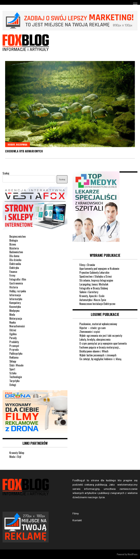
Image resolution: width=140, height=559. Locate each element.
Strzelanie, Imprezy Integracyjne (96, 280)
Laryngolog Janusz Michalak (93, 284)
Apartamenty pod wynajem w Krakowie (99, 269)
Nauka (12, 322)
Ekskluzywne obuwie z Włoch (93, 351)
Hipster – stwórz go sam (92, 328)
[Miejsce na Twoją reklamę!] (70, 29)
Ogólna (13, 334)
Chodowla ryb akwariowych (24, 151)
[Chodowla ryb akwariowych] (70, 104)
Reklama (13, 357)
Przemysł (14, 346)
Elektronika (15, 264)
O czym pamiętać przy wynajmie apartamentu (103, 343)
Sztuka (12, 373)
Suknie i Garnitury (88, 292)
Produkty (14, 342)
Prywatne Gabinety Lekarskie (94, 272)
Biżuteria (14, 248)
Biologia (13, 240)
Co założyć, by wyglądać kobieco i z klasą (100, 359)
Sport (12, 369)
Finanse (13, 272)
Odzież (12, 330)
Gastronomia (16, 283)
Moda (12, 314)
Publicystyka (15, 353)
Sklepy (12, 361)
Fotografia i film (17, 279)
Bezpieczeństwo (17, 236)
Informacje (15, 295)
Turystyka (14, 381)
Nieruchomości (17, 326)
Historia (13, 287)
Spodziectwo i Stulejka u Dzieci (95, 276)
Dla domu (14, 256)
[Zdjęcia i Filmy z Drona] (35, 432)
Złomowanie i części (89, 332)
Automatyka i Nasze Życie (92, 300)
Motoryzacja (15, 318)
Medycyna (14, 311)
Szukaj (6, 173)
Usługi (12, 385)
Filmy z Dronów (87, 265)
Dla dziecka (15, 260)
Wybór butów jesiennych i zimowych (97, 355)
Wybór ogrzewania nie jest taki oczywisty (100, 335)
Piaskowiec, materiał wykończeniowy (98, 324)
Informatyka (15, 299)
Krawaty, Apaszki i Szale (91, 296)
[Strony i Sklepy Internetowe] (35, 229)
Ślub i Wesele (16, 365)
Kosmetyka (15, 307)
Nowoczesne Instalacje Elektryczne (97, 304)
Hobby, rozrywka (17, 144)
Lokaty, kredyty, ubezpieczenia (94, 339)
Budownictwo (16, 252)
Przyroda (14, 349)
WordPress (132, 554)
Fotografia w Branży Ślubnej (93, 288)
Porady (13, 338)
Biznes (12, 244)
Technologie (15, 377)
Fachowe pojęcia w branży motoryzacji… (99, 347)
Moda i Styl (15, 457)
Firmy (12, 275)
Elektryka (14, 268)
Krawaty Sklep (16, 453)
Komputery (15, 303)
